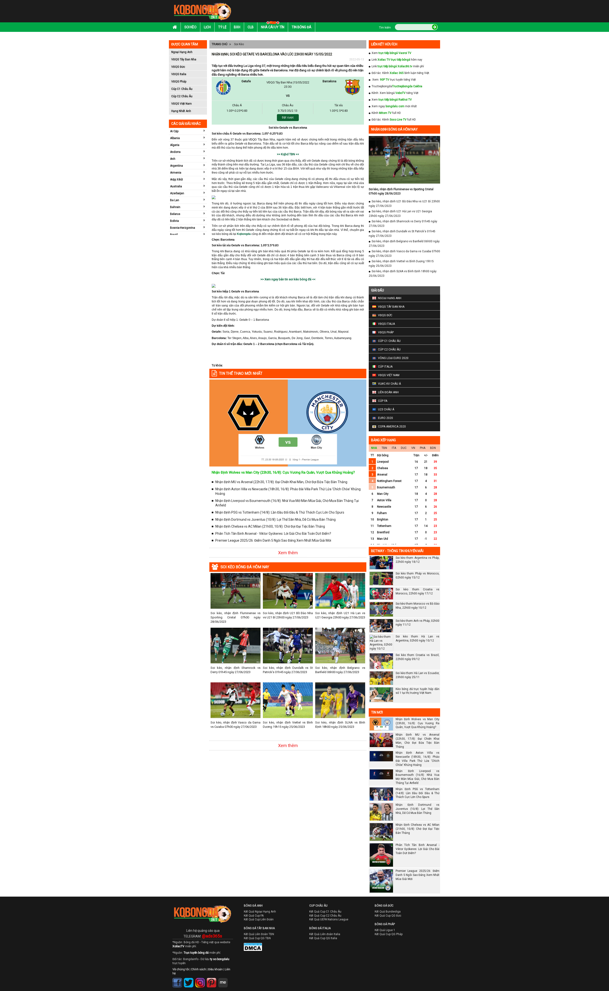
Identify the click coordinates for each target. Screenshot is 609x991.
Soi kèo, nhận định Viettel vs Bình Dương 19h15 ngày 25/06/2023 (288, 725)
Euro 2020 (385, 418)
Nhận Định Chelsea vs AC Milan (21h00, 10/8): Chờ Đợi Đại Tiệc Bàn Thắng (270, 526)
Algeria (174, 145)
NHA (374, 448)
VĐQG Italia (178, 74)
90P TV (384, 79)
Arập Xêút (176, 179)
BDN (433, 448)
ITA (394, 448)
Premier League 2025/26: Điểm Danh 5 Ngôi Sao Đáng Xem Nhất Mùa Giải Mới (273, 540)
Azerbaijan (177, 193)
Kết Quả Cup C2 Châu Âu (325, 915)
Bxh (237, 27)
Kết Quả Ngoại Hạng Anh (260, 911)
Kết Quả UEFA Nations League (328, 919)
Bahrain (175, 207)
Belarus (175, 214)
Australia (176, 186)
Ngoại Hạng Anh (181, 52)
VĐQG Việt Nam (181, 103)
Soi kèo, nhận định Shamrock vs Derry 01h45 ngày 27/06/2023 (235, 670)
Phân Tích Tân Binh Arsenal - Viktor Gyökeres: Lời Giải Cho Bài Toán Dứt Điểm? (273, 533)
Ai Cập (174, 131)
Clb (251, 27)
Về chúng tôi (180, 969)
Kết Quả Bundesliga (388, 911)
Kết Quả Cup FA (254, 915)
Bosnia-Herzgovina (182, 227)
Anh (172, 158)
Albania (175, 138)
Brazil (174, 234)
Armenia (175, 172)
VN (413, 448)
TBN (384, 448)
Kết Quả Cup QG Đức (388, 915)
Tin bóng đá (301, 27)
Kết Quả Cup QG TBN (257, 938)
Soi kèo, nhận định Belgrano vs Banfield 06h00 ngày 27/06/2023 (340, 670)
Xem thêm (288, 552)
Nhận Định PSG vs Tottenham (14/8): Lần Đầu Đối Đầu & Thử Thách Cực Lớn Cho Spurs (279, 512)
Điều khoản (215, 969)
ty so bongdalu (219, 959)
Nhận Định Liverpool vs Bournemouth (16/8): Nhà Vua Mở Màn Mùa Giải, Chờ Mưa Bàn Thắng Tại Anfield (287, 503)
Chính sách (198, 969)
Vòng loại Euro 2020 (393, 358)
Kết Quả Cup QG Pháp (389, 934)
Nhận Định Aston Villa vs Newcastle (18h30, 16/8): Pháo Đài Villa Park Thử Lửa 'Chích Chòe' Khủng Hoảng (288, 491)
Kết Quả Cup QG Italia (323, 938)
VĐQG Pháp (178, 81)
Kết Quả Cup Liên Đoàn (259, 919)
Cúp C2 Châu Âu (181, 96)
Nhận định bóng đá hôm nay (394, 129)
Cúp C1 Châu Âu (181, 89)
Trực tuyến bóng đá (196, 952)
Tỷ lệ (222, 27)
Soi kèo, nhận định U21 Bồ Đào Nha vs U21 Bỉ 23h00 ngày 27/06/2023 (288, 615)
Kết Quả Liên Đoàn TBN (259, 934)
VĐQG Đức (178, 66)
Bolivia (174, 221)
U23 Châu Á (386, 409)
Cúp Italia (385, 366)
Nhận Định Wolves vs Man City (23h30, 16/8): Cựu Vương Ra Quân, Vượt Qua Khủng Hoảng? (283, 472)
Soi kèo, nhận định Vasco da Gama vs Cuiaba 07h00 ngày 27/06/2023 (235, 725)
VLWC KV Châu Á (389, 383)
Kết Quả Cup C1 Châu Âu (325, 911)
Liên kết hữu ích (384, 44)
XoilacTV (178, 946)
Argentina (176, 165)
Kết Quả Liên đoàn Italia (324, 934)
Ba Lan (174, 200)
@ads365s (212, 935)
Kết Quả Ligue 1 (385, 930)
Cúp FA (382, 401)
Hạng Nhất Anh (181, 111)
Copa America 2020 (392, 426)
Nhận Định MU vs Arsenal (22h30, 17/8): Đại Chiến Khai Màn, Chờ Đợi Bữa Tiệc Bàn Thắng (281, 482)
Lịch (207, 27)
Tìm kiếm (385, 27)
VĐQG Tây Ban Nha (183, 59)
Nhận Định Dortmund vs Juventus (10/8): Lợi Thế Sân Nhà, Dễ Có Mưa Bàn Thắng (275, 519)
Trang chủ (219, 44)
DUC (404, 448)
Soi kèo (190, 27)
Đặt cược (288, 117)
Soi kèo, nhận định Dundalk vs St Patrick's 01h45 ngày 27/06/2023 (288, 670)
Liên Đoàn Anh (388, 392)
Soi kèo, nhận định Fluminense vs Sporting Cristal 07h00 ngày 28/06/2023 (235, 617)
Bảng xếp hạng (383, 440)
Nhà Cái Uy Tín (272, 27)
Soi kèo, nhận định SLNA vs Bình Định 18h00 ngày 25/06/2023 (340, 725)
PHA (422, 448)
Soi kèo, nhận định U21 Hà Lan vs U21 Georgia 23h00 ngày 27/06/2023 (340, 615)
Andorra (175, 152)
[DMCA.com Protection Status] (249, 948)
